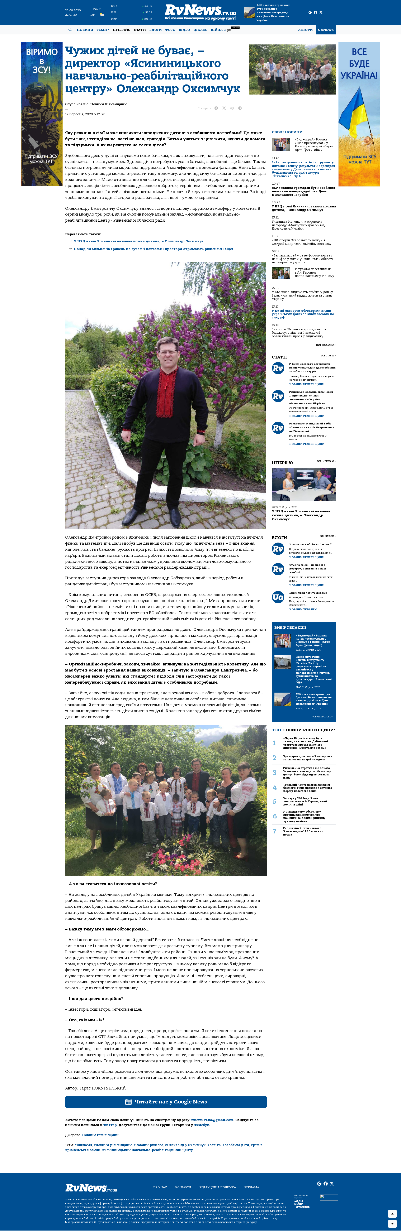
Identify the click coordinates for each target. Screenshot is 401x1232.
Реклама (251, 1187)
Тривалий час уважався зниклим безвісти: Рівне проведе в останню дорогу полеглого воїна (307, 788)
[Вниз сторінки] (392, 1224)
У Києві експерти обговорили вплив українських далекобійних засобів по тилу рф (303, 314)
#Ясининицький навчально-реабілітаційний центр (147, 1150)
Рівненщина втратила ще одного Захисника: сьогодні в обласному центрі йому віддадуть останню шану (307, 772)
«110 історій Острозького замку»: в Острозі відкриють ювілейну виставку (301, 242)
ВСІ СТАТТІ (328, 355)
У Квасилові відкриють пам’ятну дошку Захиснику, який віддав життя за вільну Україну (302, 295)
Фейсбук (201, 1125)
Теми (101, 30)
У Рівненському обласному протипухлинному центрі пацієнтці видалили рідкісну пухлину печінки (304, 816)
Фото (170, 30)
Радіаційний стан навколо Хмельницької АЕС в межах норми (303, 831)
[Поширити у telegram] (240, 108)
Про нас (160, 1187)
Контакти (183, 1187)
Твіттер (110, 1125)
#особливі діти (235, 1145)
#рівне (257, 1145)
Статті (140, 30)
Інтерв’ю (122, 30)
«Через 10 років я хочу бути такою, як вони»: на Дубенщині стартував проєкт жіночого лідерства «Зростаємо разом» (305, 743)
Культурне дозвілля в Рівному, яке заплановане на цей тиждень (307, 758)
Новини (85, 30)
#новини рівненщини (113, 1145)
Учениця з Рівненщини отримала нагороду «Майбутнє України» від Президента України (298, 225)
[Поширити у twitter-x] (224, 108)
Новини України (303, 609)
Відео (184, 30)
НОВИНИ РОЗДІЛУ (322, 716)
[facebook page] (315, 12)
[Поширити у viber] (232, 108)
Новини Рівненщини (108, 104)
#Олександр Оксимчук (185, 1145)
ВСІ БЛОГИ (328, 536)
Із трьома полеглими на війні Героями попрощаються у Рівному (314, 272)
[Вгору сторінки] (392, 1214)
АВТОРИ (305, 30)
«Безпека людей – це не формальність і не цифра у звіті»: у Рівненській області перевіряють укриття (302, 259)
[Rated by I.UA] (329, 1197)
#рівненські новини (82, 1150)
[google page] (310, 12)
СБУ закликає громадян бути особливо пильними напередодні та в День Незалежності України (274, 12)
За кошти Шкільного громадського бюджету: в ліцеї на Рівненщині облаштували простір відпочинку (299, 333)
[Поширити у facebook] (216, 108)
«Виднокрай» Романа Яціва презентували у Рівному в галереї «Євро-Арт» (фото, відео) (314, 144)
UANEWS (326, 30)
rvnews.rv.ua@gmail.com (211, 1120)
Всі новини (326, 345)
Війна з (225, 29)
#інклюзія (83, 1145)
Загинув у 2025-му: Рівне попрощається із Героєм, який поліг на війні (305, 801)
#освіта (214, 1145)
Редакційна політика (217, 1187)
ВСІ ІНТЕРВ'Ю (326, 461)
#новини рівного (148, 1145)
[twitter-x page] (320, 12)
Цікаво (200, 30)
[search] (70, 29)
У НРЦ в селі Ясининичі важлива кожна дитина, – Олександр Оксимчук (138, 241)
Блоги (155, 30)
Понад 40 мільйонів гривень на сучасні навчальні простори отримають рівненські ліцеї (153, 249)
